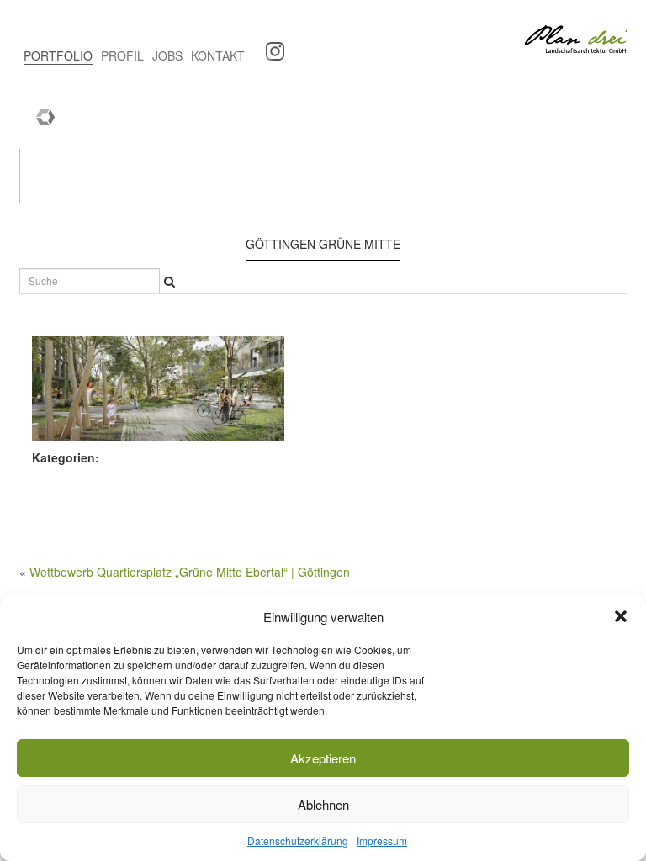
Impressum (382, 840)
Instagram (268, 45)
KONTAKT (218, 55)
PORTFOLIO (58, 55)
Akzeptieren (323, 758)
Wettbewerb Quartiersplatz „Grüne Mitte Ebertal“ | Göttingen (189, 571)
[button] (620, 616)
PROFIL (122, 55)
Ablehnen (323, 804)
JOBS (167, 55)
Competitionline (39, 113)
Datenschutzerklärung (297, 840)
